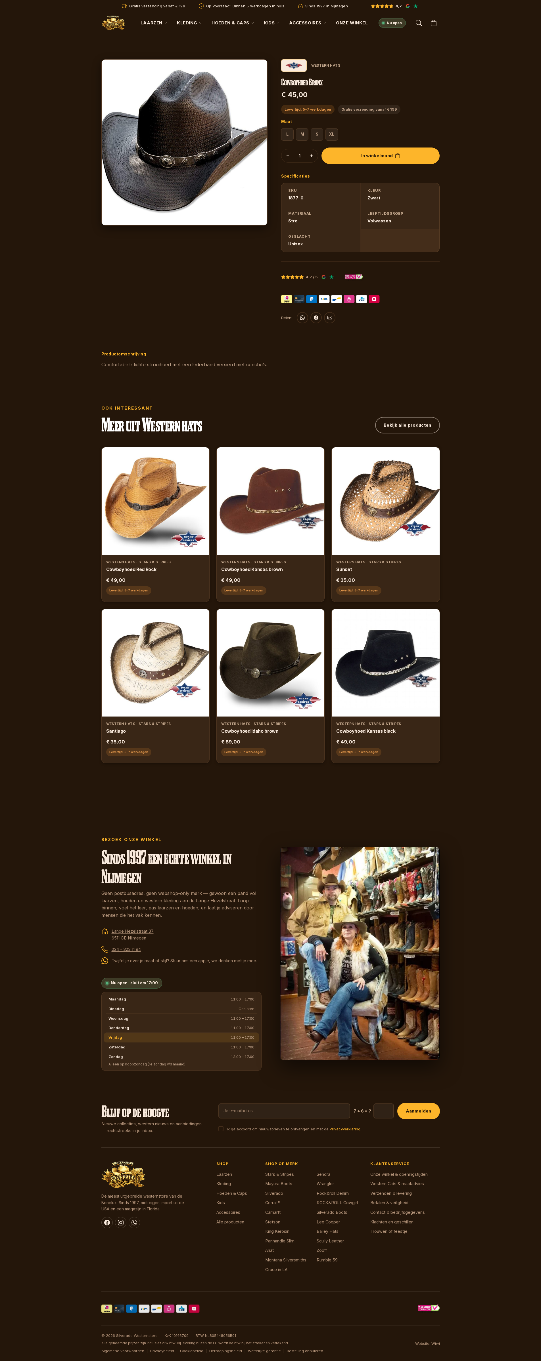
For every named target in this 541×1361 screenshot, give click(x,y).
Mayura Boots (278, 1183)
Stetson (272, 1221)
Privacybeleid (162, 1351)
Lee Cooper (328, 1221)
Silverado (274, 1193)
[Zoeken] (419, 23)
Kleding (187, 23)
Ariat (269, 1250)
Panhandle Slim (279, 1240)
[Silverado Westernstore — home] (113, 23)
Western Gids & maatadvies (397, 1183)
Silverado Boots (332, 1212)
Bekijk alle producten (407, 425)
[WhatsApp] (302, 317)
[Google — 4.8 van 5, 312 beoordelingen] (407, 6)
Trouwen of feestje (389, 1231)
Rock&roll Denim (333, 1193)
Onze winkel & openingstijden (399, 1174)
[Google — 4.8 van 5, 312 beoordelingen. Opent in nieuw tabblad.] (323, 277)
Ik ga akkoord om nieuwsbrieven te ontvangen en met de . (294, 1129)
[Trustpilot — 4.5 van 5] (415, 6)
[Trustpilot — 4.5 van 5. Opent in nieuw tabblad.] (331, 277)
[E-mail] (329, 317)
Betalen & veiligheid (389, 1202)
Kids (269, 23)
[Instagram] (120, 1222)
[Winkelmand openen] (433, 23)
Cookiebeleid (191, 1351)
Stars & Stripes (279, 1174)
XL (331, 134)
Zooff (322, 1250)
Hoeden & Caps (230, 23)
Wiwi (435, 1343)
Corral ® (273, 1202)
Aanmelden (418, 1111)
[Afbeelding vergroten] (257, 215)
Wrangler (325, 1183)
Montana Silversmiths (285, 1259)
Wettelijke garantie (264, 1351)
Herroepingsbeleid (225, 1351)
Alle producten (230, 1221)
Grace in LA (276, 1269)
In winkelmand (377, 155)
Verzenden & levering (391, 1193)
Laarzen (151, 23)
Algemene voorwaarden (122, 1351)
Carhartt (273, 1212)
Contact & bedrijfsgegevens (397, 1212)
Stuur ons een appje (189, 960)
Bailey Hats (328, 1231)
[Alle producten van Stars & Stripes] (293, 65)
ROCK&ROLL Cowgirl (337, 1202)
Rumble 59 (327, 1259)
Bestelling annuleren (305, 1351)
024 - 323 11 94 (126, 949)
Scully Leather (330, 1240)
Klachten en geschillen (391, 1221)
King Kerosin (277, 1231)
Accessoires (305, 23)
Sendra (323, 1174)
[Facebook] (316, 317)
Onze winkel (352, 23)
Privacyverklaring (345, 1129)
